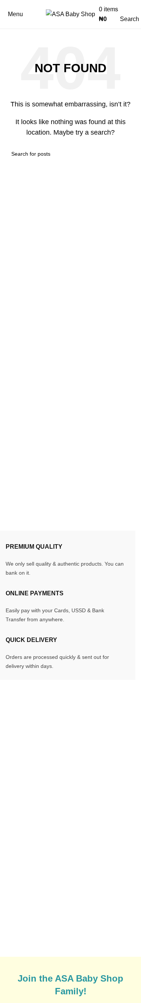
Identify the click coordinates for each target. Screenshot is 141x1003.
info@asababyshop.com (53, 757)
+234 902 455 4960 (49, 769)
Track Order (21, 844)
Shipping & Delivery (106, 844)
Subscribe (93, 908)
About (13, 900)
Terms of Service (102, 880)
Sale (12, 871)
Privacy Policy (99, 894)
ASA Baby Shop (48, 952)
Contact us (20, 913)
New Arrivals (22, 857)
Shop (13, 886)
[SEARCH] (126, 153)
